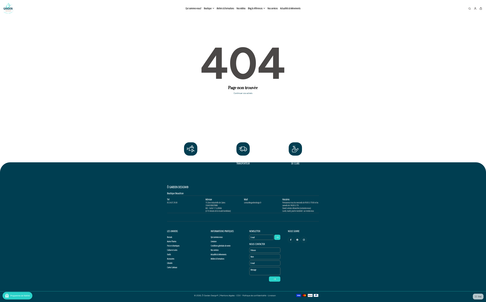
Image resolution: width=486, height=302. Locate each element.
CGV (238, 295)
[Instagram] (304, 240)
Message (253, 269)
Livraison (214, 241)
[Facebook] (290, 240)
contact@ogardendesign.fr (252, 202)
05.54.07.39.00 (172, 202)
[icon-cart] (480, 8)
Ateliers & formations (217, 258)
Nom (252, 256)
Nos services (215, 250)
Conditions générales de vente (220, 245)
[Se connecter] (475, 8)
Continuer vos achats (243, 93)
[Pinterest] (297, 240)
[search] (469, 8)
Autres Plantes (171, 241)
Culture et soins (172, 250)
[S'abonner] (277, 237)
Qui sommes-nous (217, 237)
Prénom (253, 250)
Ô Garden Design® (210, 295)
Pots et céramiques (173, 245)
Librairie (169, 263)
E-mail (253, 237)
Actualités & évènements (218, 254)
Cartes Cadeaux (172, 267)
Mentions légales (227, 295)
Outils (169, 254)
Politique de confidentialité (254, 295)
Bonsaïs (169, 237)
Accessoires (170, 258)
